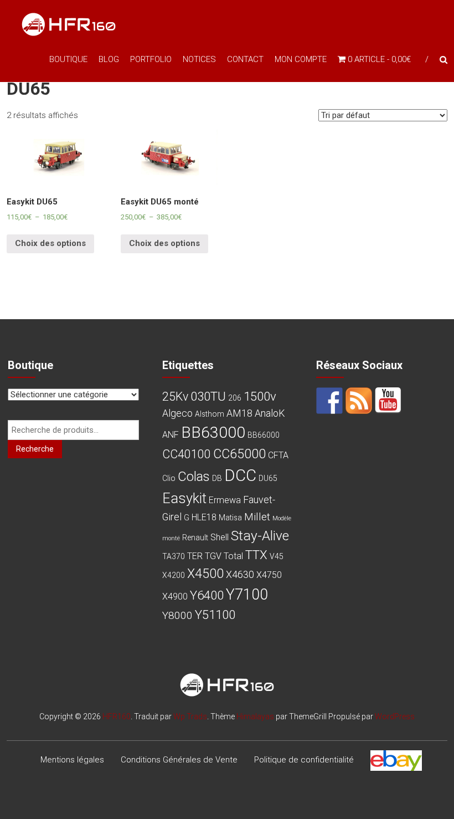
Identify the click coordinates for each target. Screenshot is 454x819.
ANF (170, 434)
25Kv (175, 396)
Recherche (35, 448)
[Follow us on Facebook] (329, 400)
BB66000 (263, 435)
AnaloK (270, 413)
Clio (169, 478)
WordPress (395, 716)
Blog (109, 59)
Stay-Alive (260, 536)
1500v (260, 396)
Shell (219, 537)
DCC (240, 475)
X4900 (175, 596)
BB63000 (213, 432)
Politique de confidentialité (304, 760)
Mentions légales (72, 760)
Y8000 (177, 615)
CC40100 (186, 454)
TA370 (173, 556)
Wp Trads (190, 716)
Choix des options (50, 243)
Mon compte (301, 59)
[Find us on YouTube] (388, 400)
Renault (195, 537)
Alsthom (209, 414)
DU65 (268, 478)
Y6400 (207, 595)
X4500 (205, 573)
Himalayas (255, 716)
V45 (276, 556)
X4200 (173, 575)
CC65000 (239, 454)
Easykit (184, 498)
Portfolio (151, 59)
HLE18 (204, 517)
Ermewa (225, 500)
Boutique (68, 59)
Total (233, 556)
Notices (199, 59)
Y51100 (215, 614)
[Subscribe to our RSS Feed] (358, 400)
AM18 (239, 413)
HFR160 (116, 716)
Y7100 (247, 594)
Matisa (230, 517)
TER (195, 556)
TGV (213, 556)
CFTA (278, 455)
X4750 (269, 575)
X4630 (240, 574)
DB (217, 478)
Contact (245, 59)
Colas (194, 476)
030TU (208, 396)
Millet (257, 516)
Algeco (177, 413)
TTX (256, 554)
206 (234, 397)
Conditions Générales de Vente (179, 760)
